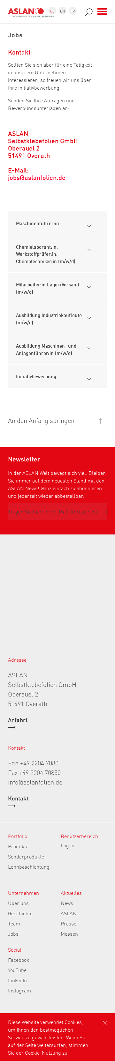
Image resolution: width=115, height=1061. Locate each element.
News (67, 903)
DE (52, 10)
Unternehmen (23, 892)
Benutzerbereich (79, 836)
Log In (67, 845)
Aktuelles (71, 892)
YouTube (17, 970)
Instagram (19, 990)
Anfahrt (17, 720)
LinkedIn (17, 980)
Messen (69, 933)
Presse (68, 923)
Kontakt (18, 798)
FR (73, 10)
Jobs (13, 933)
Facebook (18, 959)
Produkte (18, 846)
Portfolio (17, 836)
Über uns (18, 903)
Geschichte (20, 913)
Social (14, 949)
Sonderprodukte (26, 856)
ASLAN (69, 913)
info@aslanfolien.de (35, 781)
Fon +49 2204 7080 (33, 762)
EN (62, 10)
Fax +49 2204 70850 (34, 772)
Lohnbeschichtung (29, 866)
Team (14, 923)
